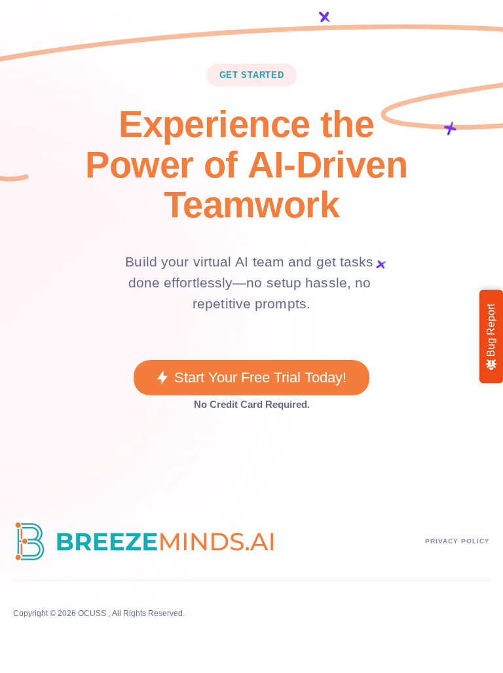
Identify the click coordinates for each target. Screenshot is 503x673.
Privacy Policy (457, 541)
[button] (251, 377)
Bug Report (490, 331)
